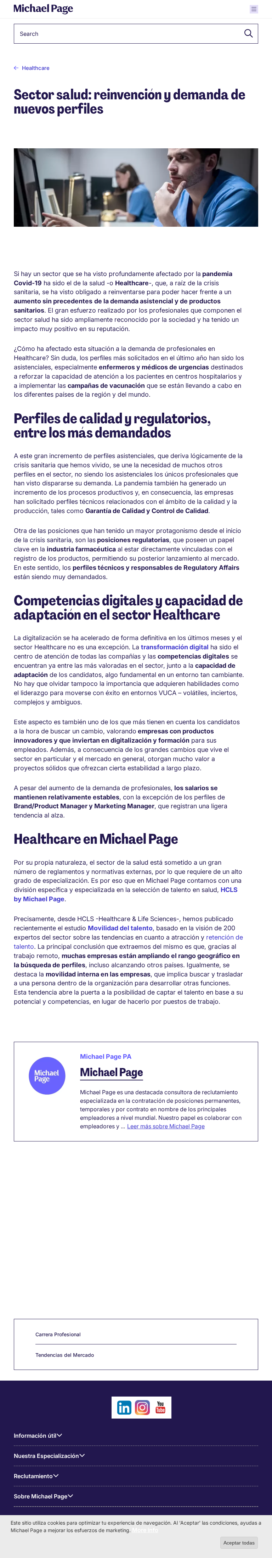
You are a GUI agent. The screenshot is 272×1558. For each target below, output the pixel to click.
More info (145, 1530)
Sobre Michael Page (40, 1496)
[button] (246, 33)
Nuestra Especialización (46, 1456)
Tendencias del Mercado (64, 1355)
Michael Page (111, 1072)
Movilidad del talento (120, 928)
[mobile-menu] (254, 9)
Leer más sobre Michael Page (166, 1126)
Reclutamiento (33, 1476)
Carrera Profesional (58, 1334)
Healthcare (36, 68)
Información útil (35, 1435)
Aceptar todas (239, 1543)
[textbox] (136, 34)
